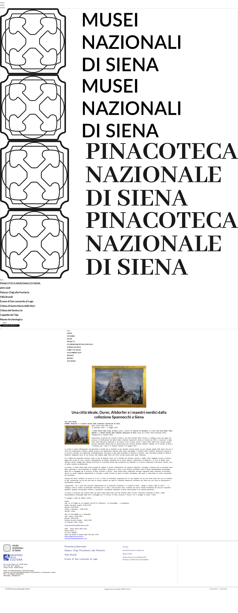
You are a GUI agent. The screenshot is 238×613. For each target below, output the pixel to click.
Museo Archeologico (11, 319)
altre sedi (5, 287)
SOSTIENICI (71, 361)
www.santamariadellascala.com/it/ (77, 525)
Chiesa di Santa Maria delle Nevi (17, 305)
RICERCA (70, 355)
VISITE (5, 323)
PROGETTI (71, 341)
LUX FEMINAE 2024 (74, 353)
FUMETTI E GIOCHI (74, 350)
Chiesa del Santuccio (11, 310)
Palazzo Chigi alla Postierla (14, 292)
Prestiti (125, 547)
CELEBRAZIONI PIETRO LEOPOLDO (80, 344)
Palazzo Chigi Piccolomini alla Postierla (85, 550)
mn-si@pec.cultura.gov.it (15, 574)
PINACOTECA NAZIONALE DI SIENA (20, 283)
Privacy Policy (213, 589)
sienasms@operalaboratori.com (76, 538)
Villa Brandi (6, 296)
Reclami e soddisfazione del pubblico (136, 560)
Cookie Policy (223, 589)
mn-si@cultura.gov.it (14, 570)
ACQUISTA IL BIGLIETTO (10, 325)
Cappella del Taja (9, 314)
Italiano (2, 2)
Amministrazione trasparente (133, 550)
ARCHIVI (70, 358)
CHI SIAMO (71, 336)
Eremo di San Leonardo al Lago (16, 301)
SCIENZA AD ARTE (74, 347)
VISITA (69, 333)
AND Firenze (125, 589)
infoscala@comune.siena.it (74, 536)
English (2, 5)
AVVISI (69, 339)
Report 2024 (127, 554)
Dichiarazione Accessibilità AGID (134, 557)
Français (2, 7)
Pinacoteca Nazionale (75, 546)
